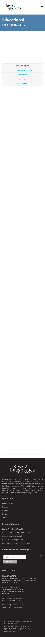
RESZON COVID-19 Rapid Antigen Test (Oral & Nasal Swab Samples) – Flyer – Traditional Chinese (23, 419)
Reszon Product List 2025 (20, 91)
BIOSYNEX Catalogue (19, 113)
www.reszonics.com (14, 607)
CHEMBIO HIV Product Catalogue (23, 99)
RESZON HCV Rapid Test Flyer (22, 138)
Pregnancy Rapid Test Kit (12, 536)
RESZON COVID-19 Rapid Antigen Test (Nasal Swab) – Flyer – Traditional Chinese (23, 442)
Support (5, 510)
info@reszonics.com (15, 605)
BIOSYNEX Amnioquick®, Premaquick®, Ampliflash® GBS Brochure (20, 295)
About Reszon (7, 503)
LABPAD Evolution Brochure (22, 278)
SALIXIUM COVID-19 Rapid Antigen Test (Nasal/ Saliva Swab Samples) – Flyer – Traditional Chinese (23, 407)
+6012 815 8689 (17, 598)
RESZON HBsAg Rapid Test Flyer (23, 143)
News (4, 514)
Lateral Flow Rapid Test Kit (12, 529)
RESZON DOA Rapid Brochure (22, 197)
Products (5, 507)
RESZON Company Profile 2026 (22, 123)
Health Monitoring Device (12, 540)
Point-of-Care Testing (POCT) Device (16, 543)
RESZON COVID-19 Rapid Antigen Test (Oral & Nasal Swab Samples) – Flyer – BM (23, 372)
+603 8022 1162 (15, 600)
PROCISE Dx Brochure (20, 283)
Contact (5, 518)
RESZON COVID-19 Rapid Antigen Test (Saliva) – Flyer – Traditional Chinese (23, 430)
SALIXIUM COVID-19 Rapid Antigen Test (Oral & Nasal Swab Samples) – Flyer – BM (23, 361)
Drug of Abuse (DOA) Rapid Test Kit (16, 533)
